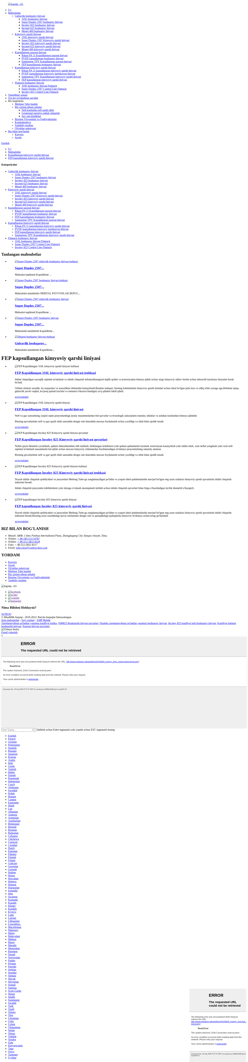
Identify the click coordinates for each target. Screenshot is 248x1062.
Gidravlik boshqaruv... (31, 343)
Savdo (18, 137)
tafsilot (24, 397)
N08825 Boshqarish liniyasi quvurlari (78, 623)
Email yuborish (9, 632)
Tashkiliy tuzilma (24, 125)
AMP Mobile (43, 620)
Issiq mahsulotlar (10, 620)
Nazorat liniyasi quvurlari (35, 626)
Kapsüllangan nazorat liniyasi (30, 52)
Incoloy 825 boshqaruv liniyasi (38, 25)
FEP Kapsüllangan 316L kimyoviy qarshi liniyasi (49, 409)
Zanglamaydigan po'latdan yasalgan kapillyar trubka (29, 623)
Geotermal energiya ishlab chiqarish (41, 113)
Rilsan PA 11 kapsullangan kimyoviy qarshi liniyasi (49, 70)
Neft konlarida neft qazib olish (38, 110)
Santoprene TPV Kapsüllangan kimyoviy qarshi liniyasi (51, 76)
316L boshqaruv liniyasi (34, 19)
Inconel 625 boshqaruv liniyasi (38, 28)
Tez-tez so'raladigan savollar (23, 98)
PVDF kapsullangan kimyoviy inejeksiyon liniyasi (48, 73)
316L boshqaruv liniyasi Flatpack (39, 85)
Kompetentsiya (23, 122)
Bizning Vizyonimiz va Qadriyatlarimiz (36, 119)
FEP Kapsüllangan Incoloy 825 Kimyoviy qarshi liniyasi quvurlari (61, 439)
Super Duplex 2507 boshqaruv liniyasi (42, 22)
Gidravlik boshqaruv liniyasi (30, 16)
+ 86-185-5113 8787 (28, 538)
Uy (9, 9)
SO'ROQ (6, 614)
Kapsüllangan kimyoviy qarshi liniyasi (35, 67)
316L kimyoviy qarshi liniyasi (37, 37)
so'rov (18, 397)
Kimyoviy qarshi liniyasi (28, 34)
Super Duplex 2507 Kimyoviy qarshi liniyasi (45, 40)
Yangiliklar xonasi (17, 94)
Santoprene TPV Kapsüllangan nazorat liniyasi (47, 61)
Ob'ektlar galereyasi (25, 128)
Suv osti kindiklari (31, 116)
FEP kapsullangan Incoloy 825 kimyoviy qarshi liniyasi (53, 506)
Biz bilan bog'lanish (18, 131)
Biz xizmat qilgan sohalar (28, 107)
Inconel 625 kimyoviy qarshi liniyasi (41, 46)
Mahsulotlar (14, 12)
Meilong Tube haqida (26, 104)
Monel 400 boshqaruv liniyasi (37, 31)
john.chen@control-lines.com (31, 547)
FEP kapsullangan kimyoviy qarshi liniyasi (44, 79)
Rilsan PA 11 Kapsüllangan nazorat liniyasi (44, 55)
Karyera (19, 134)
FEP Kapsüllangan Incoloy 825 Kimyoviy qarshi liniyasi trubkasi (60, 472)
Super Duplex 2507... (29, 268)
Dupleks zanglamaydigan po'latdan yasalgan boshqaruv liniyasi (133, 623)
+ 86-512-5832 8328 (28, 541)
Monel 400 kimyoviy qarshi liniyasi (40, 49)
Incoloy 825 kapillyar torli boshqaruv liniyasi (192, 623)
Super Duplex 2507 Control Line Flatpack (44, 88)
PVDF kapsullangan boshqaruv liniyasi (42, 58)
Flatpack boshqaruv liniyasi (29, 82)
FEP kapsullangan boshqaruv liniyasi (41, 64)
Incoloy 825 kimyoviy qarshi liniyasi (41, 43)
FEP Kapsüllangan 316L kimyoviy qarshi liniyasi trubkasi (55, 373)
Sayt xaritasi (27, 620)
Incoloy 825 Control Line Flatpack (40, 91)
